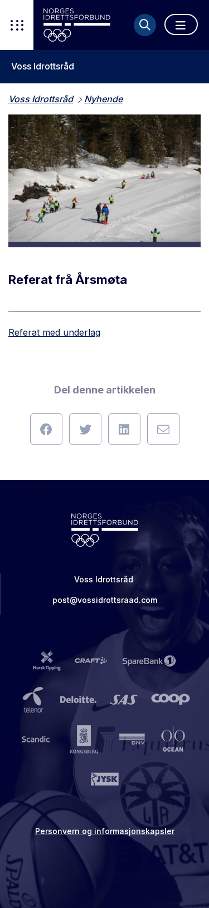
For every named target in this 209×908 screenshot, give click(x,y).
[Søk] (145, 25)
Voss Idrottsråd (42, 66)
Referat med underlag (54, 332)
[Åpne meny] (181, 24)
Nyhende (103, 98)
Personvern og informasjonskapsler (104, 831)
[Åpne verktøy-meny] (16, 25)
